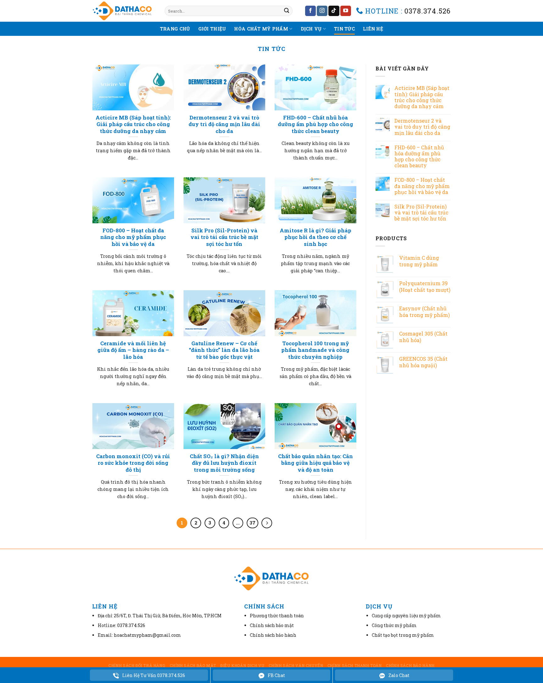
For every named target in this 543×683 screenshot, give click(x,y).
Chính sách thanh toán (354, 665)
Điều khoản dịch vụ (242, 665)
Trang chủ (175, 29)
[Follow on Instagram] (322, 11)
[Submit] (286, 11)
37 (252, 522)
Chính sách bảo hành (410, 665)
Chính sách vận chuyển (296, 665)
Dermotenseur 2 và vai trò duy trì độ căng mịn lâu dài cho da (422, 127)
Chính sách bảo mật (193, 665)
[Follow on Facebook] (310, 11)
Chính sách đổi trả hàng (136, 665)
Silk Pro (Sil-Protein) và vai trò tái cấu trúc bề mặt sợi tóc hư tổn (421, 212)
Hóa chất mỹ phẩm (261, 29)
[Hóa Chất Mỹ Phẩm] (123, 11)
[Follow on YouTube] (345, 11)
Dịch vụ (311, 29)
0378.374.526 (427, 10)
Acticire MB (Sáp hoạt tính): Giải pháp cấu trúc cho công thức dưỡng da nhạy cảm (421, 97)
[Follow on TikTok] (333, 11)
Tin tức (344, 29)
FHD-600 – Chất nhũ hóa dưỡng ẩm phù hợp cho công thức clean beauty (419, 156)
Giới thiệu (212, 29)
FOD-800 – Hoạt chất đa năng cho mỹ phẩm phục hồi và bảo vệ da (422, 186)
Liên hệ (373, 29)
